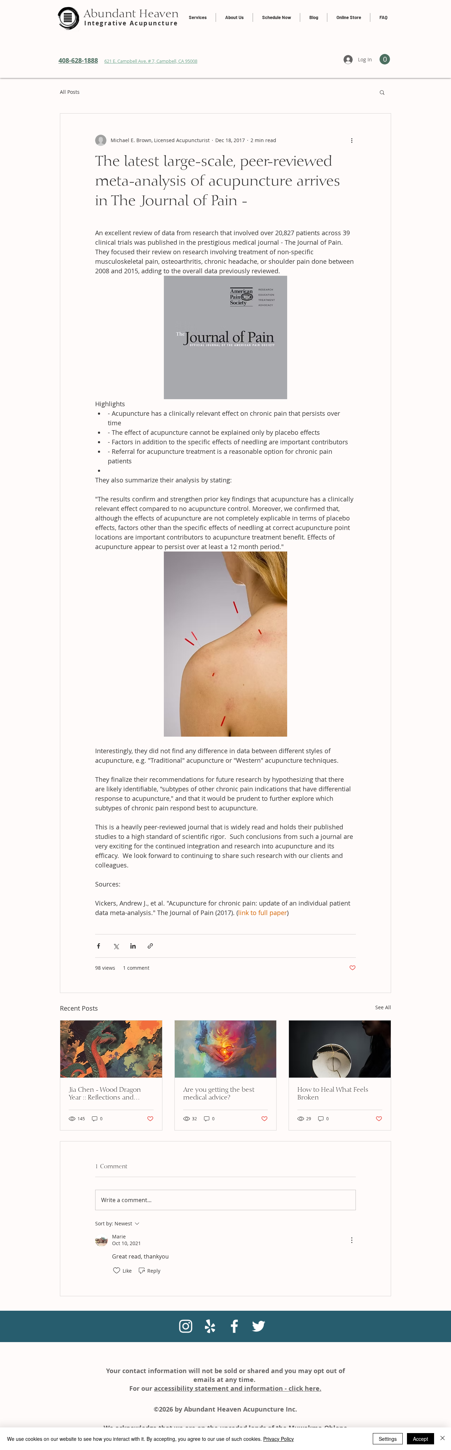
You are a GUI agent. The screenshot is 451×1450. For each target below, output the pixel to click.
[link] (384, 59)
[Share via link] (150, 946)
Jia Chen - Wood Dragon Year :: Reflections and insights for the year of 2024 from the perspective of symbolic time (110, 1094)
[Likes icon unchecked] (116, 1270)
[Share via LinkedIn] (133, 946)
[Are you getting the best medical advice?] (226, 1049)
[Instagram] (185, 1326)
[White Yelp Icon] (210, 1326)
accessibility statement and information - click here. (237, 1388)
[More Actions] (351, 1240)
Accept (420, 1438)
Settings (388, 1438)
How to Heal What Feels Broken (333, 1094)
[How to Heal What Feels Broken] (340, 1049)
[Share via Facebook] (98, 946)
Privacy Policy (278, 1438)
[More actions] (351, 140)
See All (383, 1007)
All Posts (70, 92)
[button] (382, 92)
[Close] (442, 1438)
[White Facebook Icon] (234, 1326)
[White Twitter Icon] (258, 1326)
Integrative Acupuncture (131, 23)
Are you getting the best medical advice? (218, 1094)
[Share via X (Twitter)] (115, 946)
